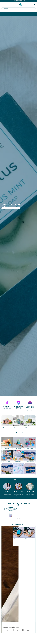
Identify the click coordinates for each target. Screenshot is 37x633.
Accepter (18, 630)
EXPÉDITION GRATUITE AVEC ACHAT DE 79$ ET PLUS (18, 1)
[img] (18, 504)
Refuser (28, 630)
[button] (35, 5)
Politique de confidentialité (14, 627)
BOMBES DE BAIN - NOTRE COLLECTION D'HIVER (11, 208)
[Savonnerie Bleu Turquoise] (18, 5)
